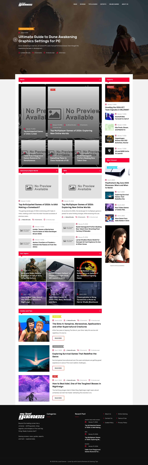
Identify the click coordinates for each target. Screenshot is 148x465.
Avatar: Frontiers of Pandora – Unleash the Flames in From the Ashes (44, 245)
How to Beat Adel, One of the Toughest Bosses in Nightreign (31, 299)
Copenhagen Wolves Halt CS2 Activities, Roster (121, 140)
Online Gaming (123, 414)
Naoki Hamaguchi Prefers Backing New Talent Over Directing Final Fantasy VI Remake (89, 229)
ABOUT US (125, 4)
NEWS (75, 4)
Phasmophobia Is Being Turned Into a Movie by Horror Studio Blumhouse (87, 299)
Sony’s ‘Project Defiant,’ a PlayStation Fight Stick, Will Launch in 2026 (59, 275)
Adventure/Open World (92, 419)
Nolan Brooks (26, 58)
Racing (87, 444)
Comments (38, 58)
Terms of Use (122, 418)
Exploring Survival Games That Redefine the (122, 197)
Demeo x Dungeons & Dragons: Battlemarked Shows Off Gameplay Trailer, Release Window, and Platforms (47, 40)
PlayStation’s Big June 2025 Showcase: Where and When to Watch (117, 185)
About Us (108, 414)
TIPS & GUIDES (92, 4)
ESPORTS (103, 4)
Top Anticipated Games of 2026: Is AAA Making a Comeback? (93, 427)
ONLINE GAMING (114, 4)
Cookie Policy (109, 422)
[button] (15, 39)
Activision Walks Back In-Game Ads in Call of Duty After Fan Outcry (31, 275)
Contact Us (108, 418)
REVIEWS (82, 4)
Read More (58, 338)
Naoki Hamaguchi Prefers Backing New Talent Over (86, 158)
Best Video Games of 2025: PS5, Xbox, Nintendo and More (60, 299)
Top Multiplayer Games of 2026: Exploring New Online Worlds (93, 439)
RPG (86, 431)
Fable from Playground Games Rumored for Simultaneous (33, 158)
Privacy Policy (122, 422)
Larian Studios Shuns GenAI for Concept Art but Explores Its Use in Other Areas (88, 242)
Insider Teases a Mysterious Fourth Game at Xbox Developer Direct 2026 (45, 231)
